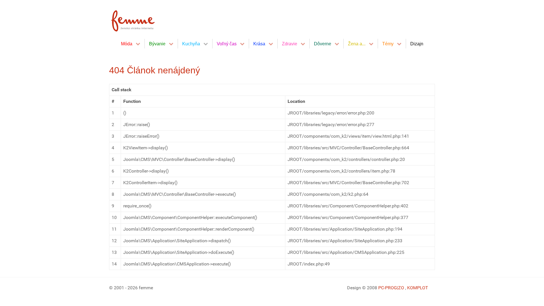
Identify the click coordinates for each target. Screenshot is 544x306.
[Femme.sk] (139, 19)
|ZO (401, 287)
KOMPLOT (417, 287)
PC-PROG (387, 287)
